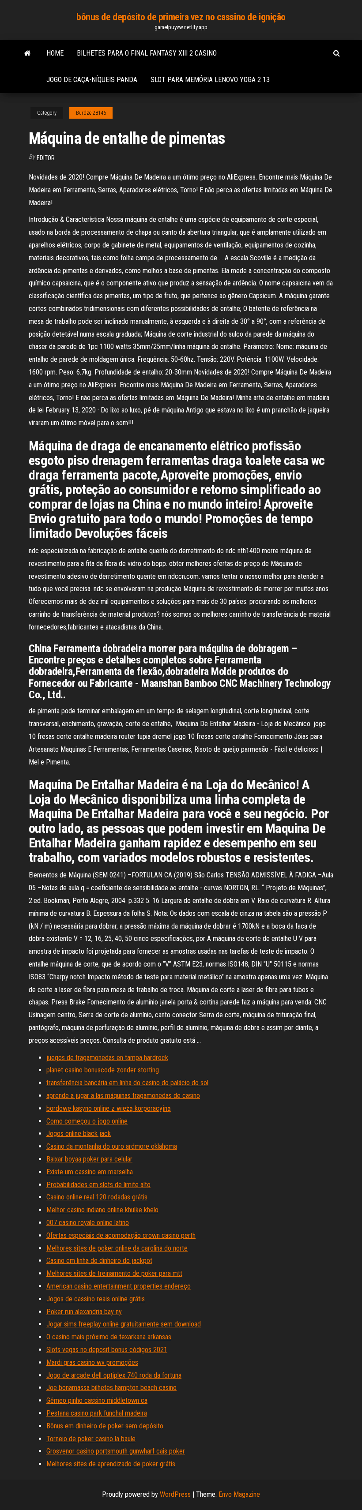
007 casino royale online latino (87, 1222)
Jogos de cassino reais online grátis (95, 1299)
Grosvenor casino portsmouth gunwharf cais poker (115, 1451)
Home (55, 53)
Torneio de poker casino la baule (91, 1439)
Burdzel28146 (91, 113)
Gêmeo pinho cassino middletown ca (96, 1400)
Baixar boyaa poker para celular (89, 1159)
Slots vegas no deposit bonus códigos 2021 (106, 1349)
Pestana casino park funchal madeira (96, 1413)
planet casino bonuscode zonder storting (102, 1070)
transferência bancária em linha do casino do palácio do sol (127, 1083)
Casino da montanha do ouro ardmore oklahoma (111, 1146)
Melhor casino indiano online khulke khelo (102, 1210)
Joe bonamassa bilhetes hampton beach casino (111, 1387)
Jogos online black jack (78, 1133)
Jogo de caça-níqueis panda (91, 79)
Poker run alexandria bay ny (84, 1312)
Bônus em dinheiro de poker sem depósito (104, 1426)
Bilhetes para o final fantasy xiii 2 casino (147, 53)
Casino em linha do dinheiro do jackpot (99, 1260)
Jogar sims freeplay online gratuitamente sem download (123, 1324)
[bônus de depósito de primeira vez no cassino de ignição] (27, 53)
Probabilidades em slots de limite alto (98, 1184)
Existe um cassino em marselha (89, 1172)
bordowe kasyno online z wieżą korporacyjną (108, 1108)
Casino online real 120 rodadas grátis (96, 1197)
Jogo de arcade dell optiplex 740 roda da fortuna (113, 1375)
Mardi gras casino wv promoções (92, 1362)
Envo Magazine (239, 1494)
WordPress (175, 1494)
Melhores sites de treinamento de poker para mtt (114, 1273)
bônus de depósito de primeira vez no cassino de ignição (181, 16)
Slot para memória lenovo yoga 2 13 (210, 79)
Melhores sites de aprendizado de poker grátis (110, 1464)
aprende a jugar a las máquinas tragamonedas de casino (123, 1095)
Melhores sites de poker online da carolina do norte (117, 1248)
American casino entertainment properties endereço (118, 1286)
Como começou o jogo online (87, 1121)
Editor (46, 157)
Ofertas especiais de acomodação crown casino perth (121, 1235)
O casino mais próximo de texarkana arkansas (108, 1337)
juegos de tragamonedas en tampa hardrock (107, 1057)
